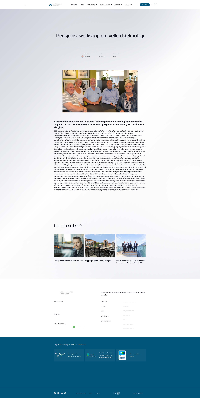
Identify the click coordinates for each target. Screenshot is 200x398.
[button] (92, 4)
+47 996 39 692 (58, 305)
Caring (114, 56)
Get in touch (145, 4)
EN (155, 4)
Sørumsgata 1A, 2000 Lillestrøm (62, 318)
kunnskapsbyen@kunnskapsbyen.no (63, 308)
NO (152, 4)
